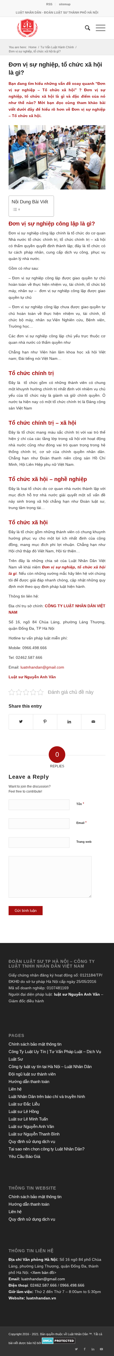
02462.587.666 (43, 1285)
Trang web (84, 841)
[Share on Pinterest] (45, 721)
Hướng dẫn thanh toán (29, 1081)
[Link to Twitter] (76, 1349)
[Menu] (97, 28)
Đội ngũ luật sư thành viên (32, 1074)
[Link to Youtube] (101, 1349)
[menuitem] (49, 4)
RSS (49, 4)
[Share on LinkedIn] (69, 721)
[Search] (84, 28)
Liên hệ (15, 1089)
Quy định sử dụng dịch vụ (32, 1141)
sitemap (65, 4)
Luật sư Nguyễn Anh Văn (31, 1126)
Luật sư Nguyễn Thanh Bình (34, 1134)
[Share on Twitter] (21, 721)
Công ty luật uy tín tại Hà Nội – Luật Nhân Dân (50, 1066)
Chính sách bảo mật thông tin (35, 1044)
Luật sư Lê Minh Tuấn (28, 1119)
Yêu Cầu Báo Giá (24, 1156)
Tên (80, 804)
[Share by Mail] (93, 721)
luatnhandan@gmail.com (43, 1279)
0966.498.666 (72, 1285)
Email (81, 823)
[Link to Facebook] (85, 1349)
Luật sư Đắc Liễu (24, 1104)
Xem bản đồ (43, 1272)
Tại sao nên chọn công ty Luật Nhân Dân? (46, 1149)
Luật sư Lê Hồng (24, 1111)
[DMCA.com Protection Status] (58, 1343)
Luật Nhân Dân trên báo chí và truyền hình (47, 1096)
